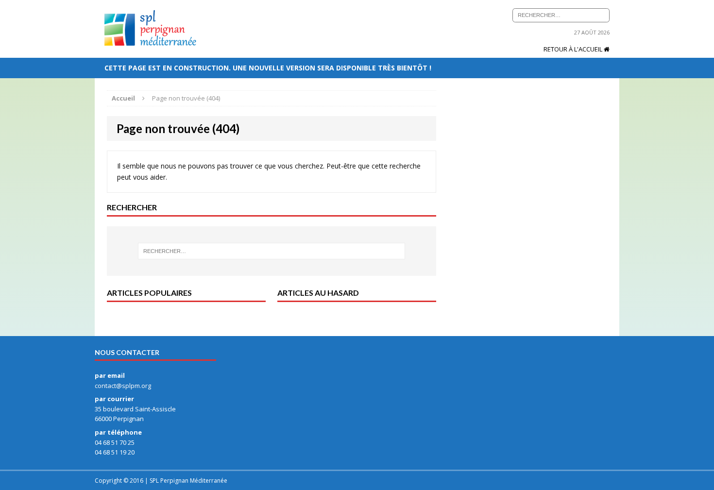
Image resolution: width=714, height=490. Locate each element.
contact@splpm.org (123, 385)
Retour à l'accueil (574, 49)
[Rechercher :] (561, 14)
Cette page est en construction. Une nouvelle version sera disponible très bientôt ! (268, 67)
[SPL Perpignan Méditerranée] (150, 29)
